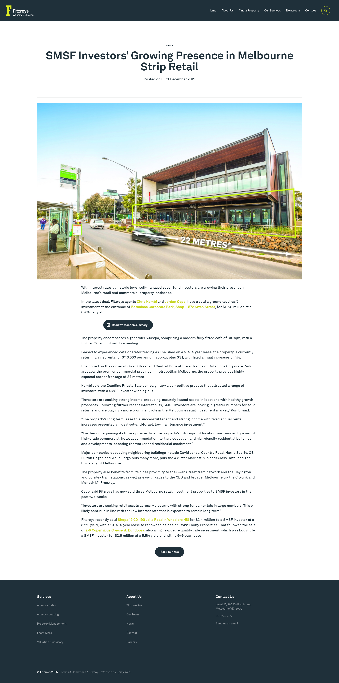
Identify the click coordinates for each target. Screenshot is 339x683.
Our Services (272, 10)
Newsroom (293, 10)
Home (212, 10)
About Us (228, 10)
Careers (131, 642)
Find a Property (249, 10)
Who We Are (134, 605)
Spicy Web (123, 672)
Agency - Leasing (48, 614)
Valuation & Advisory (50, 642)
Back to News (169, 551)
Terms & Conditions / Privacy (79, 672)
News (169, 45)
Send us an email (227, 623)
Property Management (52, 623)
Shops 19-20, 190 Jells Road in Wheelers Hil (153, 519)
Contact (310, 10)
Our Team (132, 614)
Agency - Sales (46, 605)
